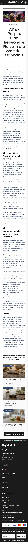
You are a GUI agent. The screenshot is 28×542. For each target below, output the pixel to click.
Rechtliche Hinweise (7, 515)
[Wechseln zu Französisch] (2, 470)
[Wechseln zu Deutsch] (5, 470)
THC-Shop (5, 487)
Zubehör (4, 490)
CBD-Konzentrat (6, 485)
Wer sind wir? (5, 502)
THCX (3, 477)
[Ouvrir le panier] (25, 2)
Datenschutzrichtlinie (8, 517)
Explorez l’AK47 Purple (9, 342)
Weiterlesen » (9, 383)
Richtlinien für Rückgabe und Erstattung (13, 520)
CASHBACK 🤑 (6, 500)
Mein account (5, 497)
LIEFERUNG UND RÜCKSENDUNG (11, 505)
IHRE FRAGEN (5, 507)
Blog (3, 510)
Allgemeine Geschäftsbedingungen (12, 512)
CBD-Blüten (5, 480)
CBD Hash (5, 482)
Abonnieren (21, 536)
